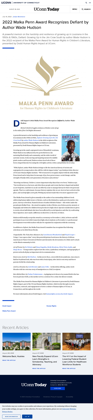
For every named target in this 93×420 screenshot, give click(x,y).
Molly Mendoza (52, 247)
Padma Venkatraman (35, 274)
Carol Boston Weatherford (52, 235)
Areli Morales (33, 267)
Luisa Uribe (45, 267)
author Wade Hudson (31, 140)
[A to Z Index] (89, 2)
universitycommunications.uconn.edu (61, 383)
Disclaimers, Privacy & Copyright (52, 397)
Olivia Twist (63, 247)
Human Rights (51, 306)
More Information (11, 416)
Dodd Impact (6, 306)
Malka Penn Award (9, 311)
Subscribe (57, 388)
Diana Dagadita (41, 247)
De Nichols (29, 247)
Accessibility (69, 397)
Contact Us (53, 385)
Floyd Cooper (69, 235)
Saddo (70, 247)
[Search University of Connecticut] (86, 2)
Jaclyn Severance (19, 17)
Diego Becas (17, 249)
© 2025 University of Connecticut (30, 397)
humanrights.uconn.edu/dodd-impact (59, 294)
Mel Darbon (31, 257)
